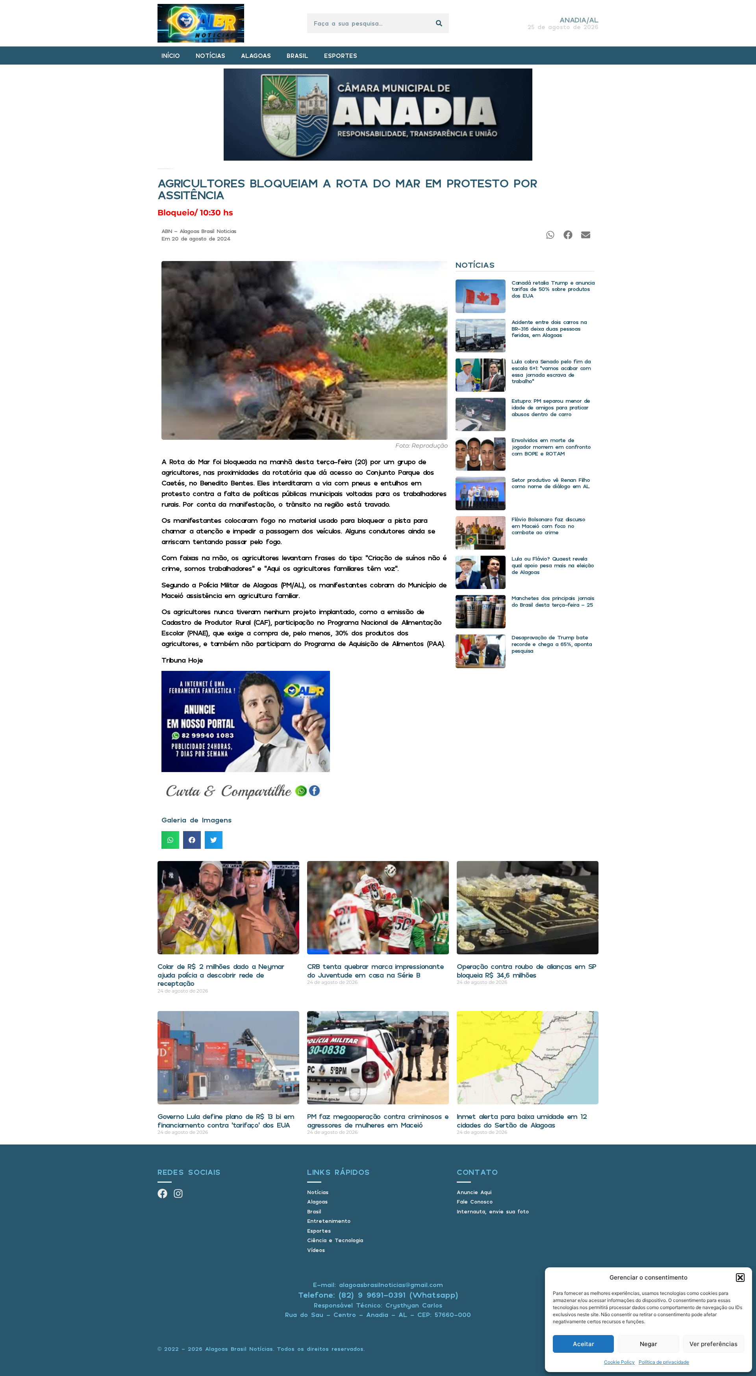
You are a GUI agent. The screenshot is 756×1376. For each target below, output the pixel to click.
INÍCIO (170, 55)
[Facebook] (162, 1193)
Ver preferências (713, 1344)
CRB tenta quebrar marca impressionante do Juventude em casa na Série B (375, 970)
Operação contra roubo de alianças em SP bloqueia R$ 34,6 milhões (526, 970)
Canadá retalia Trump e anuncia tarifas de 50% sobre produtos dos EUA (553, 289)
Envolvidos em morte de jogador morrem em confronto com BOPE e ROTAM (551, 447)
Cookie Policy (619, 1362)
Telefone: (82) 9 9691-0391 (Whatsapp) (378, 1295)
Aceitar (583, 1344)
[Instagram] (178, 1193)
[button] (740, 1278)
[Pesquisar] (439, 23)
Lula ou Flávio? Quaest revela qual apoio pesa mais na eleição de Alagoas (552, 565)
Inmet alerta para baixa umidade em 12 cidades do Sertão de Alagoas (522, 1120)
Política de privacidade (664, 1362)
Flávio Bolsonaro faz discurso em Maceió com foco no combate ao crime (548, 526)
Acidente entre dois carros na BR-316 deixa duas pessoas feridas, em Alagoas (549, 329)
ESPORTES (340, 55)
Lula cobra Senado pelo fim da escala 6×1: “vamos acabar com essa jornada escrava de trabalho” (551, 371)
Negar (648, 1344)
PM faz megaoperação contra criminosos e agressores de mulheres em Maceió (377, 1120)
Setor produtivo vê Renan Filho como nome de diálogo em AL (550, 483)
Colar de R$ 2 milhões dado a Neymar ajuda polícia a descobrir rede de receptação (221, 974)
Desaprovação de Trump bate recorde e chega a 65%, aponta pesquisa (551, 644)
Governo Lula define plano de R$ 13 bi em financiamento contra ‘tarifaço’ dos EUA (226, 1120)
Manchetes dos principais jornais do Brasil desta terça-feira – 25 (552, 601)
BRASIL (297, 55)
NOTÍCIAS (210, 55)
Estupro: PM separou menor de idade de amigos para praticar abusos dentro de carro (550, 407)
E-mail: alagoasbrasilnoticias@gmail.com (378, 1285)
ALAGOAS (256, 55)
